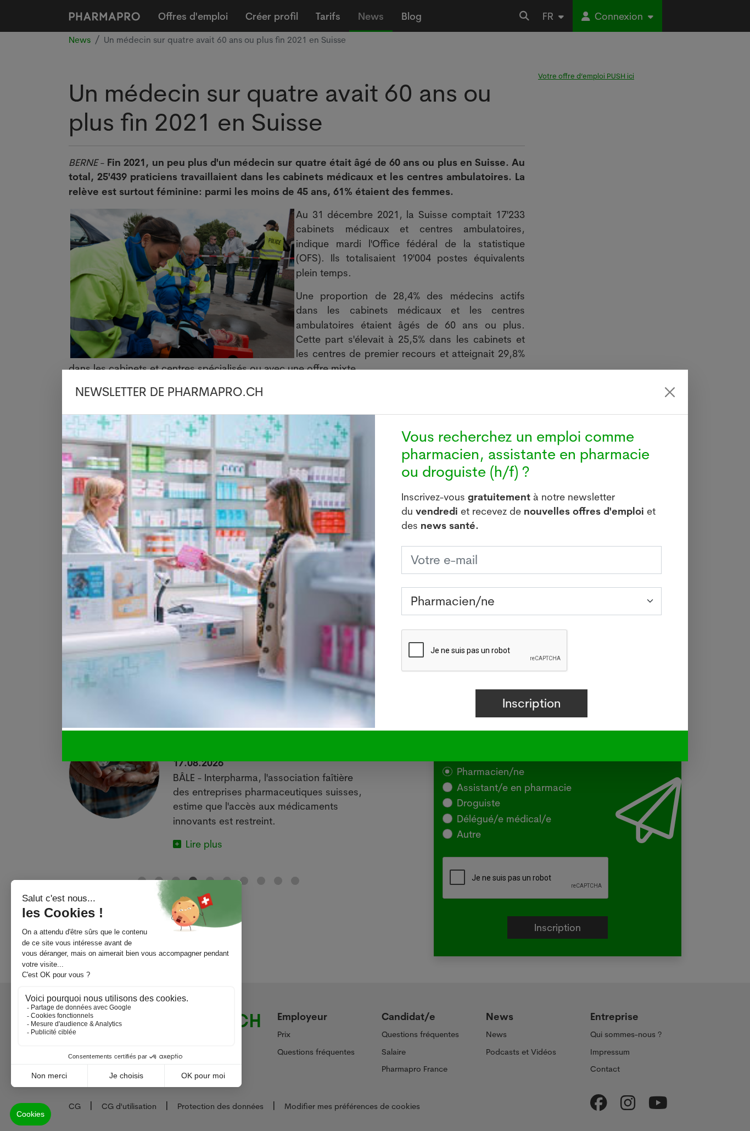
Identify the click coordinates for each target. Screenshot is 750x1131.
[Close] (670, 392)
